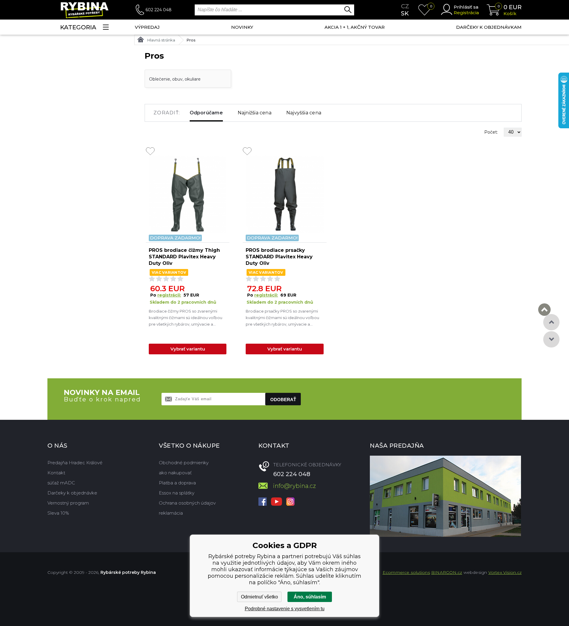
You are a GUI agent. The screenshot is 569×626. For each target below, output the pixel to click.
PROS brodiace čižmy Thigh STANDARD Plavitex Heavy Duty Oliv (184, 256)
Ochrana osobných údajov (187, 503)
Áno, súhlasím (310, 596)
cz (405, 6)
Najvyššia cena (303, 113)
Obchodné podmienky (184, 462)
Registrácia (466, 12)
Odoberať (283, 399)
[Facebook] (262, 502)
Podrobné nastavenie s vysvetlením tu (285, 608)
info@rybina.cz (294, 485)
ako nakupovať (175, 472)
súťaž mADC (61, 483)
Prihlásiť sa (466, 7)
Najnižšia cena (254, 113)
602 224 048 (159, 9)
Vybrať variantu (187, 349)
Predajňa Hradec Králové (75, 462)
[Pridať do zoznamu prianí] (150, 151)
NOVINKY (242, 27)
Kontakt (56, 472)
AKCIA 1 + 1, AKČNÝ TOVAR (355, 27)
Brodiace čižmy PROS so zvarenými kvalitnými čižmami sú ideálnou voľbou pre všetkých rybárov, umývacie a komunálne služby (185, 318)
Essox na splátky (176, 493)
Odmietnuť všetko (259, 596)
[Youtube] (276, 502)
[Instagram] (290, 502)
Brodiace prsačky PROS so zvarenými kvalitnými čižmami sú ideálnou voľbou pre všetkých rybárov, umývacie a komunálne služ (282, 318)
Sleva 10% (58, 513)
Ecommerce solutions (406, 572)
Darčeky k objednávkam (489, 27)
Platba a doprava (177, 483)
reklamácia (171, 513)
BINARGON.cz (446, 572)
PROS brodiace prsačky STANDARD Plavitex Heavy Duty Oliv (279, 256)
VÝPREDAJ (147, 27)
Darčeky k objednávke (72, 493)
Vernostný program (68, 503)
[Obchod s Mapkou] (445, 496)
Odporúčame (206, 113)
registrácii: (169, 295)
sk (405, 13)
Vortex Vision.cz (505, 572)
